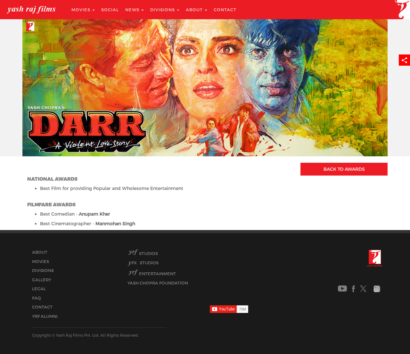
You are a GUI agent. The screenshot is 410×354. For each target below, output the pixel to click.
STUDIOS (145, 262)
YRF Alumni (45, 316)
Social (110, 9)
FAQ (36, 297)
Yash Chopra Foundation (157, 282)
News (133, 9)
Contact (225, 9)
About (195, 9)
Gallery (41, 279)
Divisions (163, 9)
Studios (148, 253)
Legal (39, 288)
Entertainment (157, 273)
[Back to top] (389, 334)
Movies (81, 9)
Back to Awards (344, 169)
